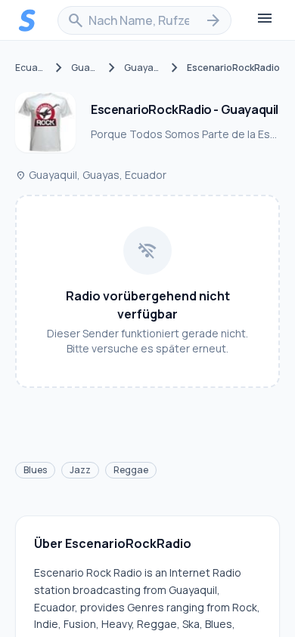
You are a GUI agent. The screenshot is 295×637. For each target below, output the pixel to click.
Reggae (130, 469)
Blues (35, 469)
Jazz (80, 469)
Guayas (85, 68)
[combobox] (144, 20)
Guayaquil (143, 68)
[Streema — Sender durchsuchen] (27, 20)
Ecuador (31, 68)
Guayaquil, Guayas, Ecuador (90, 175)
